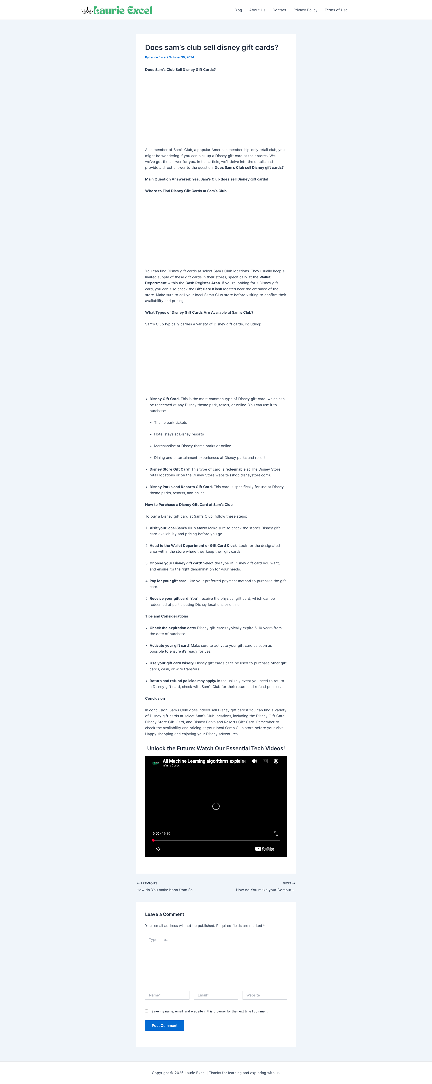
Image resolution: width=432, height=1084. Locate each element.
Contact (279, 10)
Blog (238, 10)
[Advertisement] (216, 109)
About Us (257, 10)
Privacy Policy (305, 10)
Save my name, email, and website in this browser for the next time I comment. (209, 1011)
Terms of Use (336, 10)
